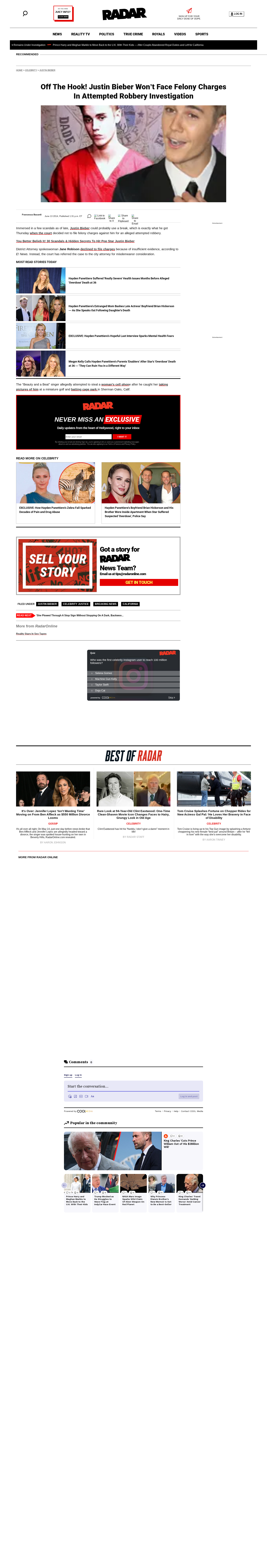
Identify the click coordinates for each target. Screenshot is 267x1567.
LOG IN (238, 13)
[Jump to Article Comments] (89, 216)
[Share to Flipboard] (123, 216)
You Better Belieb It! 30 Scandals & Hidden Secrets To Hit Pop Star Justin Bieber (75, 241)
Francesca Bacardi (32, 214)
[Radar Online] (124, 14)
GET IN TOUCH (139, 582)
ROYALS (158, 34)
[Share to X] (111, 216)
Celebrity (31, 70)
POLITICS (106, 34)
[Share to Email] (135, 216)
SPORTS (201, 34)
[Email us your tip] (63, 20)
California (130, 604)
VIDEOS (180, 34)
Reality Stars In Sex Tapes (31, 633)
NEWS (57, 34)
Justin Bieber (47, 70)
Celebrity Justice (76, 604)
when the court (41, 233)
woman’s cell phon (115, 384)
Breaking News (106, 604)
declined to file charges (97, 249)
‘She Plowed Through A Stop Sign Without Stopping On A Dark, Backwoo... (79, 615)
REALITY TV (80, 34)
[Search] (25, 15)
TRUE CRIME (133, 34)
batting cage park (84, 389)
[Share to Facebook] (99, 216)
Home (19, 70)
